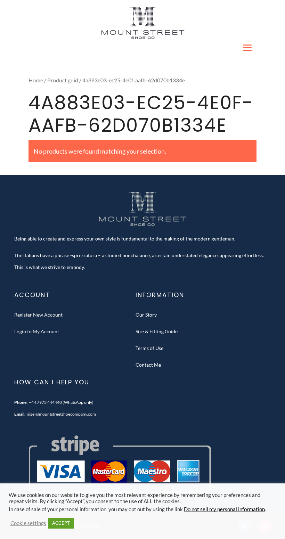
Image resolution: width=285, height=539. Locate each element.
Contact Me (148, 365)
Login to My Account (36, 331)
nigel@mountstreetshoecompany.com (61, 414)
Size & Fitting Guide (157, 331)
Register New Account (38, 315)
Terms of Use (149, 348)
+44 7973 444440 (45, 402)
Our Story (146, 315)
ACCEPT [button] (61, 523)
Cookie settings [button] (28, 523)
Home (35, 80)
